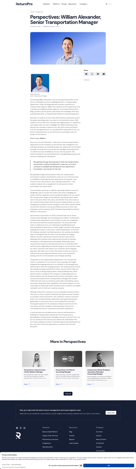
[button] (47, 4)
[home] (24, 4)
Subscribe (111, 413)
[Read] (36, 369)
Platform (56, 4)
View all (68, 394)
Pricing (63, 4)
